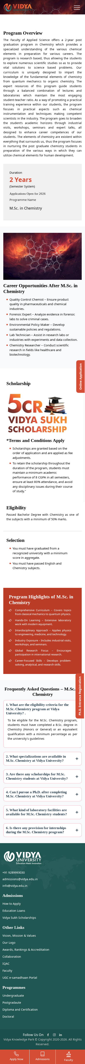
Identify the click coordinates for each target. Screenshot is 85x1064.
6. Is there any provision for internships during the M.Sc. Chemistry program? (36, 830)
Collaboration (11, 957)
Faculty (7, 971)
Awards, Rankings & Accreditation (25, 950)
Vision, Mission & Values (19, 935)
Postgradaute (11, 1002)
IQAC (5, 964)
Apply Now (16, 1059)
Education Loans (13, 911)
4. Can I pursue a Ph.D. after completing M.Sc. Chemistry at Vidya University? (36, 794)
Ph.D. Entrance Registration (80, 695)
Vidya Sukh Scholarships (19, 918)
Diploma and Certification (20, 1009)
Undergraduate (13, 995)
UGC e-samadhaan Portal (19, 978)
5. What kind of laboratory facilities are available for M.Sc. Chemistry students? (36, 812)
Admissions (42, 1059)
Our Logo (8, 942)
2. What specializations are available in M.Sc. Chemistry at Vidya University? (36, 759)
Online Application (81, 376)
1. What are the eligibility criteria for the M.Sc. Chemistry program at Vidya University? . (37, 709)
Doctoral (8, 1016)
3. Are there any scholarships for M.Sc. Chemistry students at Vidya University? (37, 776)
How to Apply (11, 904)
